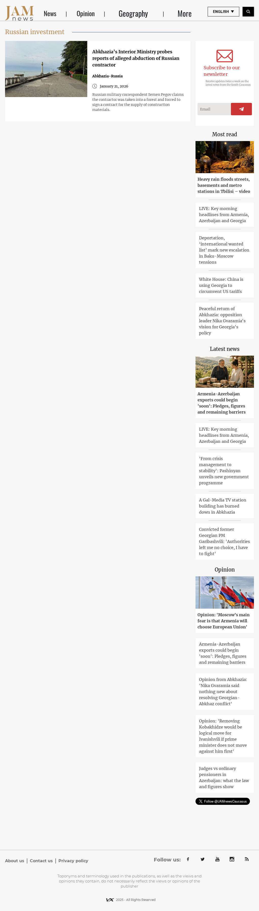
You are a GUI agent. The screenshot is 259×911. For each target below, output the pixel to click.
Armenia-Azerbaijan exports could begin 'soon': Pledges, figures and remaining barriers (222, 403)
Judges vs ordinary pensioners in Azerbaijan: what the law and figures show (224, 777)
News (50, 13)
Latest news (225, 349)
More (185, 13)
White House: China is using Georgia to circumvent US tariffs (221, 285)
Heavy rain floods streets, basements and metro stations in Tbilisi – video (224, 185)
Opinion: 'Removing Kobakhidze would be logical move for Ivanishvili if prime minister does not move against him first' (223, 736)
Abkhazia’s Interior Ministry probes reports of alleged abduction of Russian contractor (135, 58)
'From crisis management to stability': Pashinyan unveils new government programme (224, 470)
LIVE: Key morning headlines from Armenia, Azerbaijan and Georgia (224, 214)
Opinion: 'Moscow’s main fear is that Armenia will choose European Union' (224, 620)
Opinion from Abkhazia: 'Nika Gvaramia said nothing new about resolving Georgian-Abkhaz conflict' (223, 691)
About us (14, 860)
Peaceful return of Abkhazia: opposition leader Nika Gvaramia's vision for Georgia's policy (222, 320)
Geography (133, 13)
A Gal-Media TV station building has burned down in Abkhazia (222, 506)
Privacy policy (73, 860)
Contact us (41, 860)
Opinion (86, 13)
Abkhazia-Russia (107, 76)
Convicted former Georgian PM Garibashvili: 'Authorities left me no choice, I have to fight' (224, 541)
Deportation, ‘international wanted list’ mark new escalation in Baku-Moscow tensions (224, 250)
